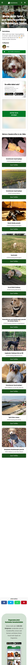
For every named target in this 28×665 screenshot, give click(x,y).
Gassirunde (14, 255)
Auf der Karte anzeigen (14, 114)
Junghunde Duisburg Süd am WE (14, 353)
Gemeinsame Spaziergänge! (14, 385)
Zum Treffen (14, 165)
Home (5, 9)
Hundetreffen (11, 9)
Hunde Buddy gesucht (14, 223)
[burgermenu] (2, 2)
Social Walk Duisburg (14, 287)
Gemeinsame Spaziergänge (14, 159)
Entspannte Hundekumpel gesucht (14, 449)
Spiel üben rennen (14, 417)
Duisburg (17, 9)
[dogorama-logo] (12, 3)
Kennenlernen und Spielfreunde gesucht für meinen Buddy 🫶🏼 (14, 320)
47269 (22, 9)
